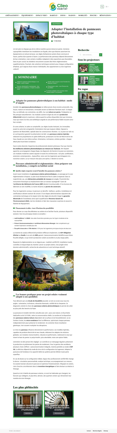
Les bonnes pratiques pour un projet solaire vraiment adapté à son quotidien (57, 91)
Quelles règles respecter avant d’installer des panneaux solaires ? (59, 82)
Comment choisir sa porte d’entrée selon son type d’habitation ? (28, 407)
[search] (102, 6)
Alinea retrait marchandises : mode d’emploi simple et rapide (94, 68)
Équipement (57, 23)
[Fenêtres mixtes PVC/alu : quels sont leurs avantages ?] (83, 80)
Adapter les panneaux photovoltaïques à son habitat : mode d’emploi (28, 82)
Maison (27, 413)
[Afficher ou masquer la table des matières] (54, 77)
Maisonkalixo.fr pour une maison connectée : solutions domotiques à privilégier (90, 102)
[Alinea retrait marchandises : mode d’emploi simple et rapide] (83, 68)
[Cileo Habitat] (58, 6)
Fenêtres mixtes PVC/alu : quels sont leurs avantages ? (94, 80)
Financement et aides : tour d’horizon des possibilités (58, 86)
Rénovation (59, 413)
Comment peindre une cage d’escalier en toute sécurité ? (59, 407)
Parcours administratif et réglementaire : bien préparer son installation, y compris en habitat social (28, 87)
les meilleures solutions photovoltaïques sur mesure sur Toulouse (36, 149)
